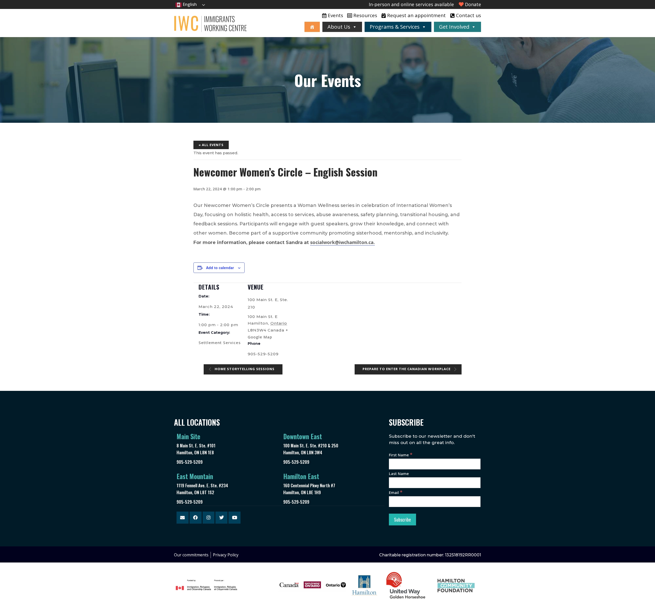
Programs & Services (395, 26)
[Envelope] (183, 518)
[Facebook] (196, 518)
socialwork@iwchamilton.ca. (342, 242)
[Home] (312, 27)
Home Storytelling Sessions (244, 369)
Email (395, 492)
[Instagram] (209, 518)
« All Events (211, 144)
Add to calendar (220, 267)
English (189, 4)
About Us (339, 26)
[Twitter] (221, 518)
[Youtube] (234, 518)
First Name (400, 454)
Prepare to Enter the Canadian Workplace (407, 369)
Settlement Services (220, 342)
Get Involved (454, 26)
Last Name (399, 473)
